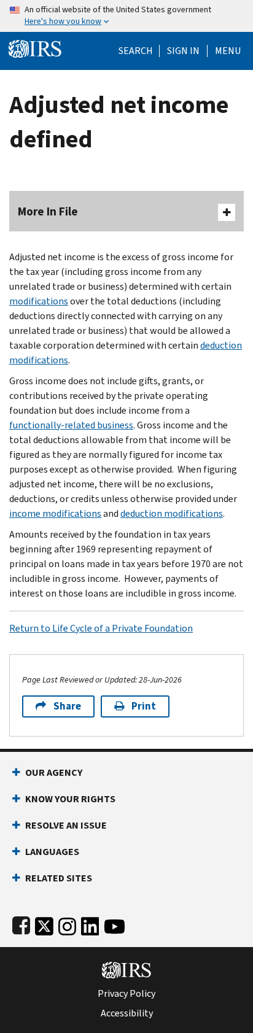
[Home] (35, 47)
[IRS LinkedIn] (90, 924)
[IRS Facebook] (21, 924)
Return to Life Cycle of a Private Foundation (101, 628)
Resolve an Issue (66, 825)
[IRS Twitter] (44, 924)
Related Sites (58, 878)
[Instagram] (67, 924)
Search (136, 51)
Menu (228, 51)
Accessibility (127, 1013)
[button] (183, 51)
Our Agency (53, 772)
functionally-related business (71, 425)
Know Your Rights (70, 798)
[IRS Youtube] (114, 924)
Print (143, 706)
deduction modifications (171, 513)
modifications (38, 301)
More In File (48, 211)
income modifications (55, 513)
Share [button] (67, 706)
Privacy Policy (126, 994)
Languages (52, 851)
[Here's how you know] (126, 16)
